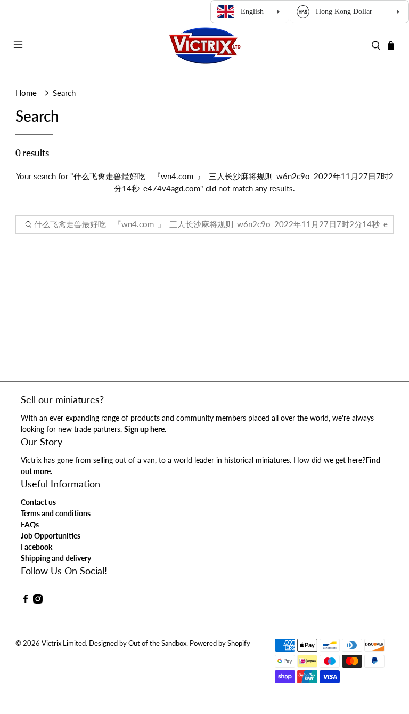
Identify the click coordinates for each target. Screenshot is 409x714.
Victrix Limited (64, 643)
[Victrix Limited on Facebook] (25, 600)
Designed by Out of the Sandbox (137, 643)
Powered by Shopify (220, 643)
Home (26, 93)
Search (64, 93)
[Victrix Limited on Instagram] (38, 600)
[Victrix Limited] (204, 45)
